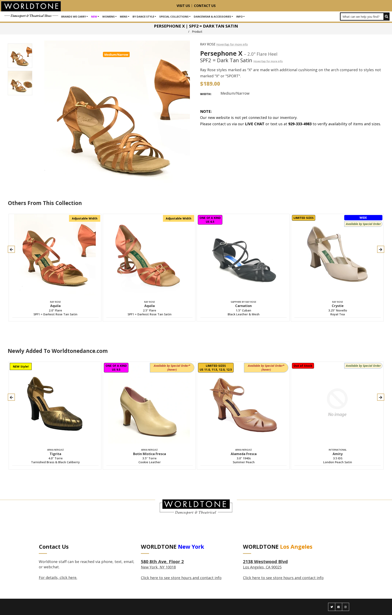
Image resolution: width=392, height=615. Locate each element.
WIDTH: (205, 94)
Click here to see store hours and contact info (181, 577)
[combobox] (365, 16)
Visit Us (183, 5)
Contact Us (205, 5)
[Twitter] (331, 607)
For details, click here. (58, 577)
